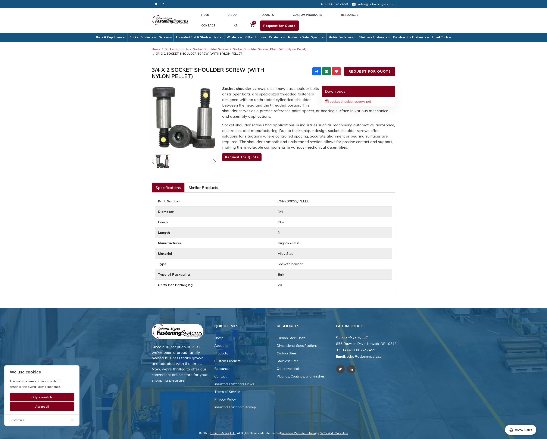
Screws (164, 37)
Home (205, 14)
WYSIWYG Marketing (334, 433)
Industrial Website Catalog (298, 433)
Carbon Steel (287, 353)
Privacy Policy (225, 399)
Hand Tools (440, 37)
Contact (208, 25)
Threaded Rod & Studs (191, 37)
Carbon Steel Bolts (291, 338)
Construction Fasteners (409, 37)
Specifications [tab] (168, 187)
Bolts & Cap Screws (110, 37)
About (233, 14)
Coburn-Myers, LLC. (223, 433)
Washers (233, 37)
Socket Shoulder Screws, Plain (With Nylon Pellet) (269, 49)
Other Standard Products (263, 37)
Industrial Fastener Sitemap (235, 407)
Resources (349, 14)
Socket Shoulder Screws (210, 49)
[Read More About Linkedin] (163, 4)
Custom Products (307, 14)
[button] (520, 430)
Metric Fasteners (341, 37)
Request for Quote (279, 25)
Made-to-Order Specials (305, 37)
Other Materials (288, 368)
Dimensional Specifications (297, 345)
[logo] (170, 20)
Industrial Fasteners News (234, 384)
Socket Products (141, 37)
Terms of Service (227, 391)
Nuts (217, 37)
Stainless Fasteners (373, 37)
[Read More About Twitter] (156, 4)
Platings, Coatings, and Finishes (301, 376)
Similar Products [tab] (203, 187)
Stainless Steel (288, 361)
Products (266, 14)
